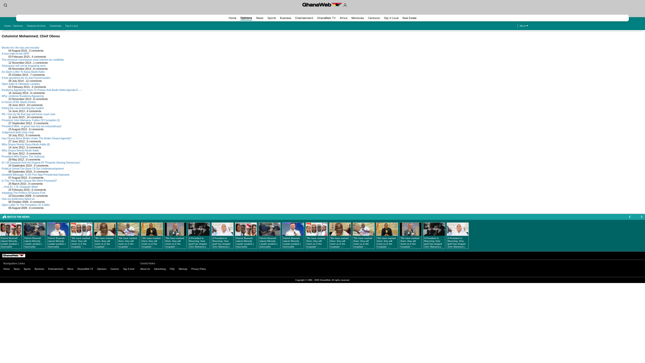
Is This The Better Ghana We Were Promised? (29, 180)
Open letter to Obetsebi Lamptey (21, 84)
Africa (343, 18)
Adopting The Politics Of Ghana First (23, 192)
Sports (271, 18)
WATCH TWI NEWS (18, 216)
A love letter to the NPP (15, 53)
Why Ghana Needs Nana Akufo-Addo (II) (26, 144)
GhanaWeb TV (326, 18)
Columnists (55, 25)
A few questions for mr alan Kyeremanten (26, 77)
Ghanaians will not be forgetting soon (24, 65)
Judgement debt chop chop (18, 132)
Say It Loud (391, 18)
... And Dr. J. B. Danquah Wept (20, 186)
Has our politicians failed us (18, 198)
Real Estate (409, 18)
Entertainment (304, 18)
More (523, 25)
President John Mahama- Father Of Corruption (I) (31, 120)
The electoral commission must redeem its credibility (33, 59)
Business (285, 18)
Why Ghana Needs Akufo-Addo (20, 150)
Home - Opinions (13, 25)
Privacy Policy (198, 269)
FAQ (172, 269)
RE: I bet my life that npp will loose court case (28, 114)
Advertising (160, 269)
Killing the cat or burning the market (23, 108)
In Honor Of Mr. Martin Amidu (19, 102)
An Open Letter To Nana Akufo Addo (23, 71)
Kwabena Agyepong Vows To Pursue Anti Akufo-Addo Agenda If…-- (42, 90)
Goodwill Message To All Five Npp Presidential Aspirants (35, 174)
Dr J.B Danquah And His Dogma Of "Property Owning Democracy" (41, 162)
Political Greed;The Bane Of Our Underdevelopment (33, 168)
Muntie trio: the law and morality (20, 47)
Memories (357, 18)
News (259, 18)
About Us (145, 269)
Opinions (246, 17)
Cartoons (374, 18)
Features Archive (36, 25)
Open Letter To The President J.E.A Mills (26, 205)
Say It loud (128, 269)
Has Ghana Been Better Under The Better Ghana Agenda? (36, 138)
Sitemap (183, 269)
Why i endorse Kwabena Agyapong (23, 96)
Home (232, 18)
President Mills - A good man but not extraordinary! (31, 126)
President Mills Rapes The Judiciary (23, 156)
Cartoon (115, 269)
